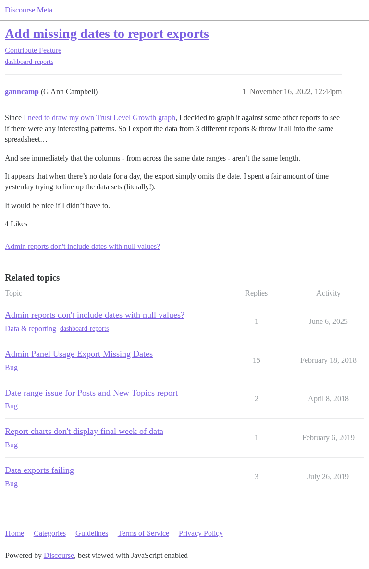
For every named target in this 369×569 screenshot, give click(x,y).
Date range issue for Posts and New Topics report (91, 392)
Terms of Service (143, 533)
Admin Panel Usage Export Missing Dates (79, 354)
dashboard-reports (29, 61)
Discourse (59, 555)
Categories (50, 533)
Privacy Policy (201, 533)
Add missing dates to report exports (107, 33)
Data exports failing (39, 470)
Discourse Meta (28, 10)
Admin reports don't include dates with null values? (82, 246)
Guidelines (91, 533)
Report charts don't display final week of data (84, 431)
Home (14, 533)
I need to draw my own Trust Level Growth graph (99, 117)
